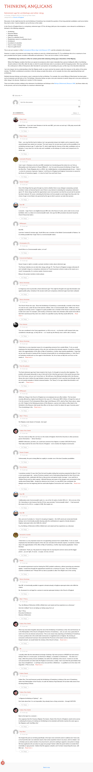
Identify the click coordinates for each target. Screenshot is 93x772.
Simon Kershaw (24, 282)
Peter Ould (23, 119)
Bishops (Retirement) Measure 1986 (64, 83)
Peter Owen (23, 136)
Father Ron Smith (25, 430)
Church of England (18, 17)
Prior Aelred (23, 324)
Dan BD (22, 204)
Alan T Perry (24, 416)
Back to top (46, 767)
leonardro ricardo (25, 534)
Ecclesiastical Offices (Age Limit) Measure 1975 (36, 50)
